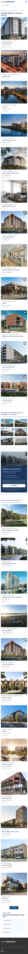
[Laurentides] (7, 432)
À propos (12, 947)
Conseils (16, 947)
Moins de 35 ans (7, 920)
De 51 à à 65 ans (7, 928)
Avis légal (21, 947)
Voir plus (14, 907)
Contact (2, 947)
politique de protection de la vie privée (12, 489)
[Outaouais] (21, 441)
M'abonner (14, 485)
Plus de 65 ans (7, 932)
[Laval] (21, 432)
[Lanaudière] (7, 441)
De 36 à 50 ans (7, 924)
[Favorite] (24, 19)
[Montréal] (7, 423)
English (2, 951)
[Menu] (26, 2)
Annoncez (7, 947)
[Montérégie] (21, 423)
